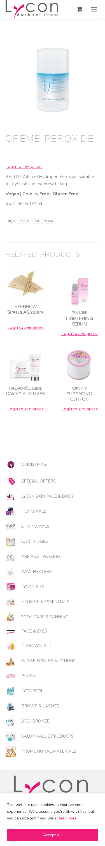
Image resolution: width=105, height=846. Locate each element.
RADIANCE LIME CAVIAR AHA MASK (25, 391)
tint (37, 220)
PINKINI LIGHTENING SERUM (79, 318)
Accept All (52, 835)
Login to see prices (24, 166)
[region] (52, 819)
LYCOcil (24, 220)
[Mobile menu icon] (93, 9)
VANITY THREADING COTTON (79, 394)
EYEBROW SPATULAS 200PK (25, 309)
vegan (48, 220)
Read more (67, 818)
